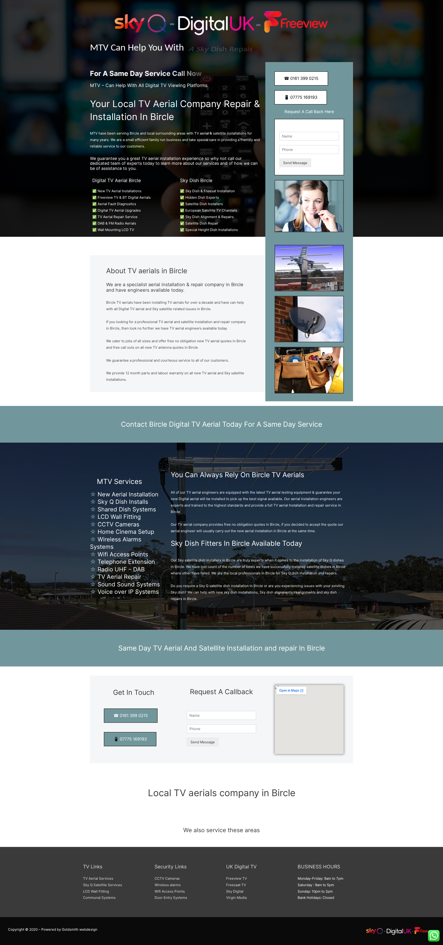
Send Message (295, 163)
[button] (221, 819)
